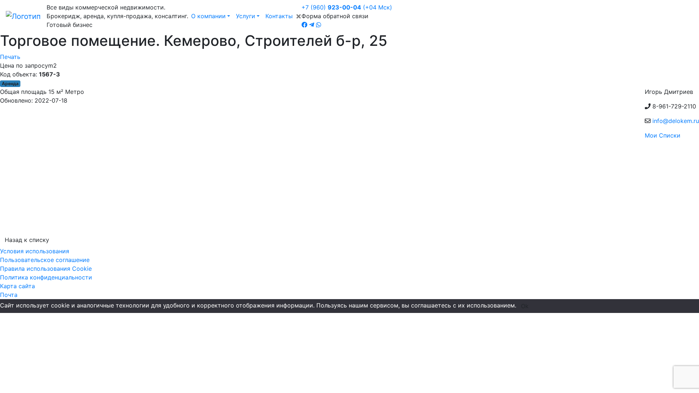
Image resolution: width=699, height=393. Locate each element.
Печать (10, 56)
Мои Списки (662, 135)
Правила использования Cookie (46, 268)
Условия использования (34, 251)
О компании (208, 16)
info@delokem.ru (675, 120)
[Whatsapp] (318, 24)
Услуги (245, 16)
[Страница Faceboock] (304, 24)
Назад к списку (27, 239)
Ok (525, 306)
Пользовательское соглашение (45, 259)
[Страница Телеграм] (311, 24)
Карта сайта (17, 286)
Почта (8, 294)
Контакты (279, 16)
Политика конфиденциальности (46, 277)
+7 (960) (346, 7)
